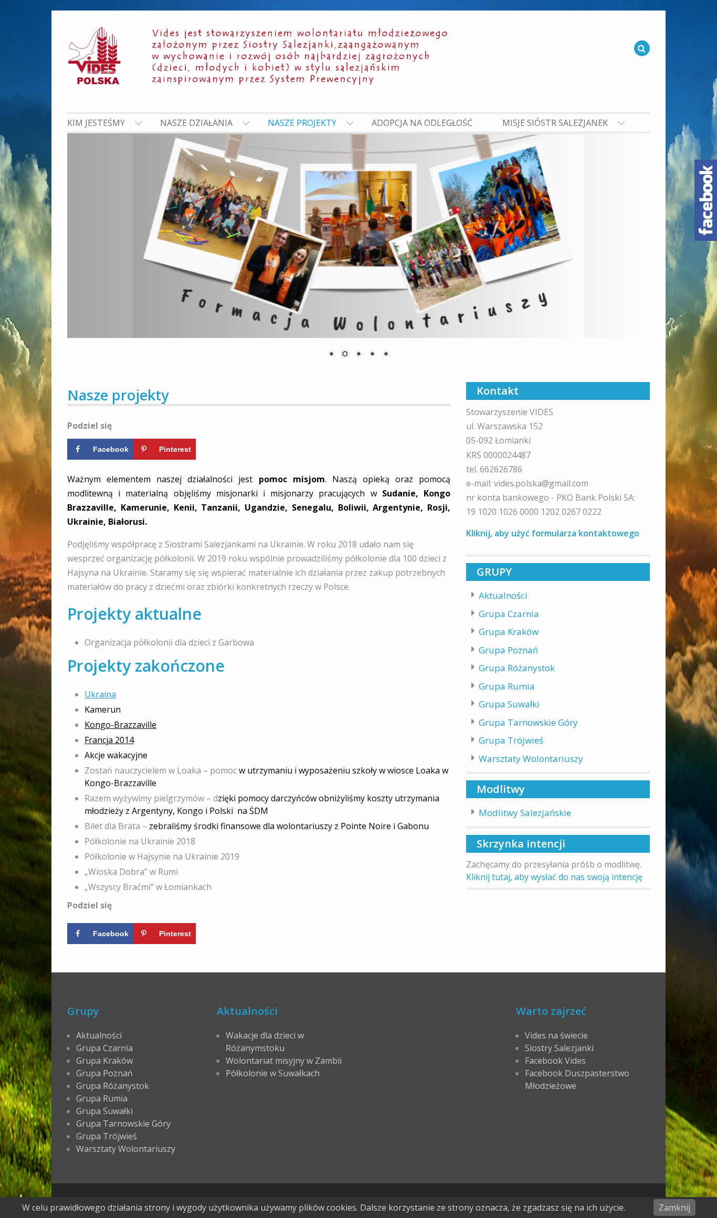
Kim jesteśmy (96, 123)
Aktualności (503, 595)
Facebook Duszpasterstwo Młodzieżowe (577, 1079)
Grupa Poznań (508, 650)
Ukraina (100, 694)
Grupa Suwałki (509, 704)
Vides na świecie (556, 1035)
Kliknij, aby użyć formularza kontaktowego (552, 533)
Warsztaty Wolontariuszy (531, 759)
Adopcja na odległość (422, 123)
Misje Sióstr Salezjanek (555, 123)
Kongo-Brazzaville (120, 724)
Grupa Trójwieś (511, 740)
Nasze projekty (302, 123)
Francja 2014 (109, 740)
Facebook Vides (555, 1060)
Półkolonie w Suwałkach (273, 1073)
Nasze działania (196, 123)
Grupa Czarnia (509, 614)
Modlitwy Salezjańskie (525, 813)
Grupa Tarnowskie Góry (528, 722)
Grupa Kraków (509, 632)
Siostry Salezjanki (559, 1048)
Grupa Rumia (507, 686)
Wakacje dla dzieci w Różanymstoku (265, 1042)
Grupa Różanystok (517, 668)
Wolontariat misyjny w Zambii (284, 1060)
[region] (358, 252)
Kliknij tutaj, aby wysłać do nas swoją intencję (554, 877)
